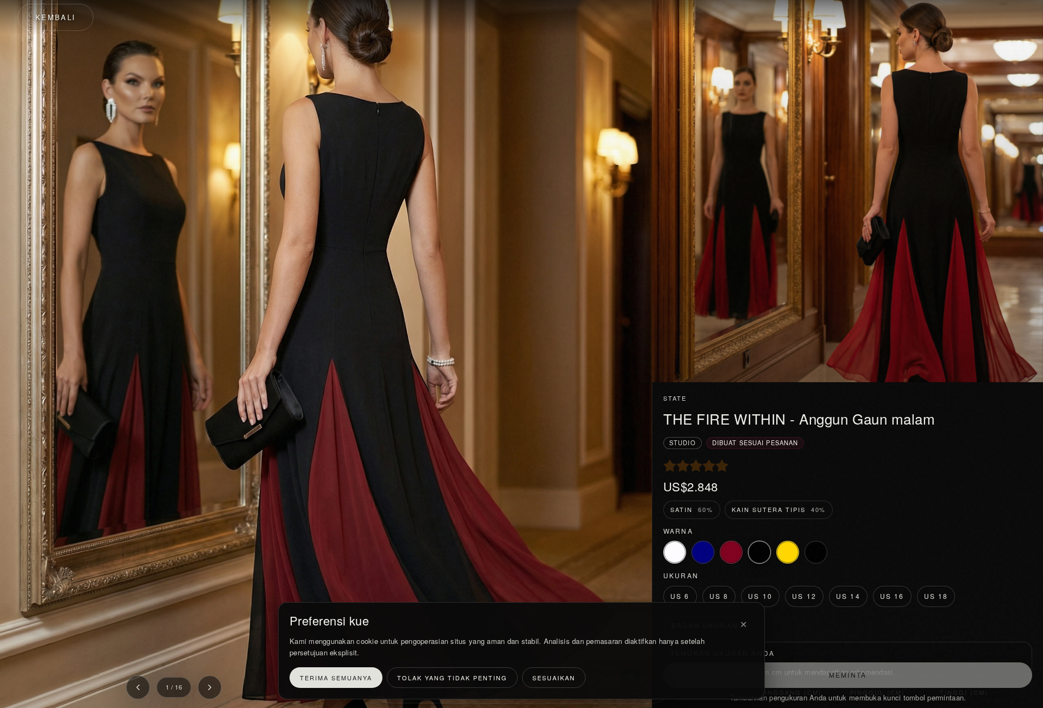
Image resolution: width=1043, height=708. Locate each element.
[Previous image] (138, 687)
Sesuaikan (553, 677)
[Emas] (787, 552)
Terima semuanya (336, 677)
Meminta (847, 674)
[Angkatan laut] (703, 552)
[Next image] (210, 687)
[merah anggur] (731, 552)
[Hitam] (759, 552)
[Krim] (674, 552)
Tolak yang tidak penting (452, 677)
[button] (326, 354)
